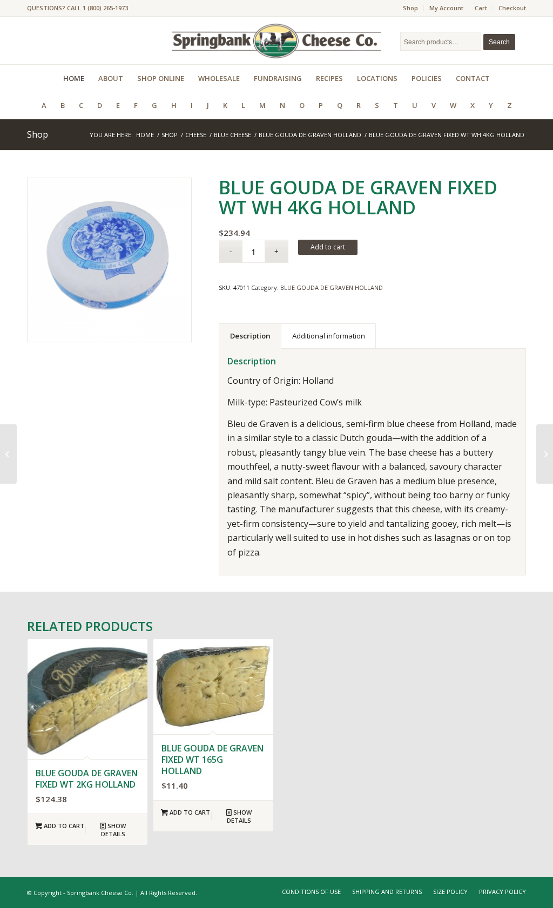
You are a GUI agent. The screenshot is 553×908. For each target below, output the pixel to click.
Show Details (113, 830)
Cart (481, 8)
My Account (446, 8)
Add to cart (328, 247)
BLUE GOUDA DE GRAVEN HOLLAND (331, 287)
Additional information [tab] (328, 336)
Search (499, 42)
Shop (410, 8)
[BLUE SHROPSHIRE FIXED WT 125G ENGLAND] (544, 454)
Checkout (512, 8)
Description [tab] (250, 336)
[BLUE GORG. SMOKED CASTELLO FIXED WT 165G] (8, 454)
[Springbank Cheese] (109, 260)
